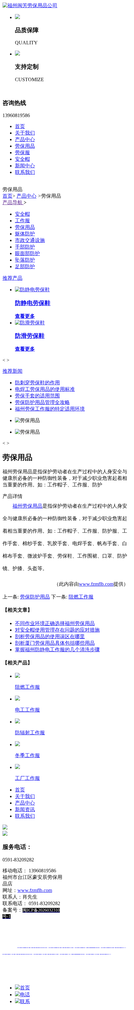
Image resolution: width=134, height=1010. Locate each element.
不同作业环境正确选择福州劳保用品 (55, 623)
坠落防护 (25, 260)
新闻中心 (25, 165)
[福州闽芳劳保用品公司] (29, 5)
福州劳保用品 (27, 506)
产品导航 (13, 202)
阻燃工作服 (81, 596)
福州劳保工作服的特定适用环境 (50, 408)
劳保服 (22, 152)
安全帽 (22, 159)
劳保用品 (25, 146)
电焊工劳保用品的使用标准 (45, 389)
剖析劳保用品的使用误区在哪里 (50, 636)
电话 (25, 994)
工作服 (22, 220)
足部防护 (25, 266)
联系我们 (25, 172)
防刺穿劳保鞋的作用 (37, 382)
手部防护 (25, 246)
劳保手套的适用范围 (37, 395)
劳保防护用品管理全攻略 (42, 402)
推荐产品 (12, 278)
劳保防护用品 (35, 596)
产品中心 (25, 139)
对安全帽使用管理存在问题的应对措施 (57, 630)
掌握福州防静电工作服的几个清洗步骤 (57, 649)
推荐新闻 (12, 371)
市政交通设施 (30, 240)
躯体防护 (25, 233)
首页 (20, 126)
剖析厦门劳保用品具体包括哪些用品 (55, 643)
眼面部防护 (27, 253)
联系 (25, 1001)
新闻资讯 (25, 809)
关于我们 (25, 132)
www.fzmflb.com (96, 584)
